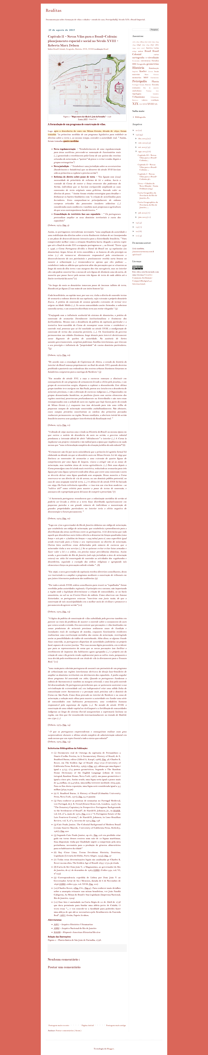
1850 (144, 45)
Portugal (136, 85)
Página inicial (87, 1025)
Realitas (53, 10)
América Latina (152, 48)
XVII (85, 49)
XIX (135, 104)
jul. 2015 (142, 213)
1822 (138, 42)
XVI (141, 104)
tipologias (142, 94)
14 (137, 223)
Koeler (143, 71)
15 (137, 134)
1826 (146, 42)
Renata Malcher (146, 85)
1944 (134, 48)
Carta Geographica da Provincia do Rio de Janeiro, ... (148, 205)
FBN (134, 64)
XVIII (91, 49)
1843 (134, 45)
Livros (151, 72)
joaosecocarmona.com (142, 251)
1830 (153, 42)
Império (135, 72)
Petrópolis (142, 81)
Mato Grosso (152, 75)
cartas (156, 54)
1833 (157, 42)
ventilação (155, 100)
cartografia (138, 57)
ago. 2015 (142, 151)
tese (157, 91)
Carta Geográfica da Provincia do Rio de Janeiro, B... (147, 195)
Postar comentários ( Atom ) (68, 1030)
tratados (156, 94)
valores (146, 100)
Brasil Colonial (59, 49)
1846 (139, 45)
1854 (148, 45)
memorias (138, 77)
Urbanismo (141, 96)
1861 (157, 45)
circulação (153, 57)
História (78, 49)
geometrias (152, 63)
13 (137, 227)
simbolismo (139, 91)
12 (137, 231)
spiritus (136, 254)
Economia (136, 61)
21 (137, 130)
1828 (150, 42)
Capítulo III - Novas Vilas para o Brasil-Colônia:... (147, 158)
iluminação (154, 68)
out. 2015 (142, 143)
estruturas (146, 61)
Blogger (110, 1049)
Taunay (151, 91)
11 (137, 235)
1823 (142, 42)
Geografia (70, 49)
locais (156, 71)
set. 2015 (142, 147)
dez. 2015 (142, 138)
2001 (139, 48)
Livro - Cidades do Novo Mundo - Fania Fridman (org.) (148, 186)
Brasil (106, 49)
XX (155, 104)
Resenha (155, 85)
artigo (135, 51)
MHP (147, 77)
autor (141, 51)
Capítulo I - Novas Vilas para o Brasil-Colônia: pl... (147, 176)
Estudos (155, 61)
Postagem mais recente (58, 1025)
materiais (138, 74)
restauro (137, 88)
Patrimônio (155, 78)
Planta (155, 81)
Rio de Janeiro (151, 88)
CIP (146, 58)
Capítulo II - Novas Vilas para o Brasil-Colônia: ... (147, 167)
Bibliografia (140, 117)
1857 (152, 45)
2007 (143, 48)
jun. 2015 (142, 217)
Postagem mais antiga (116, 1025)
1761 (134, 42)
